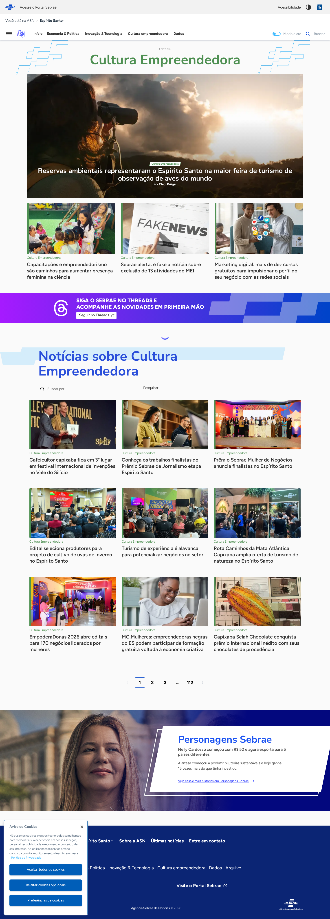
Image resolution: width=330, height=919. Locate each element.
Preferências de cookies (45, 900)
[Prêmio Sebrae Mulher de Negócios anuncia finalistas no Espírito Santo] (257, 424)
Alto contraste (308, 7)
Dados (215, 867)
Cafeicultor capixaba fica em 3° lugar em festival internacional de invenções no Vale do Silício (72, 466)
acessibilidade (289, 7)
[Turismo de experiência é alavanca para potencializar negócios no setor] (165, 513)
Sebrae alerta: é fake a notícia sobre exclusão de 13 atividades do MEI (161, 267)
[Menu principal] (9, 33)
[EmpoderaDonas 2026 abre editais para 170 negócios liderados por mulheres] (72, 601)
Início (37, 33)
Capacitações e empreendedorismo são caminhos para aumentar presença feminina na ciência (70, 270)
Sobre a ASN (132, 841)
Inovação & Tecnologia (131, 867)
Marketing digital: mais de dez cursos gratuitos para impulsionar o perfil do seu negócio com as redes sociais (256, 270)
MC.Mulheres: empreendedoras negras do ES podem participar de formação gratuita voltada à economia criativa (164, 643)
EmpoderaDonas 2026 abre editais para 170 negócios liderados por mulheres (68, 643)
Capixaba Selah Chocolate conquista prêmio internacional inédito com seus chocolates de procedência (256, 643)
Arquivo (233, 867)
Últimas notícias (167, 841)
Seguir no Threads (94, 315)
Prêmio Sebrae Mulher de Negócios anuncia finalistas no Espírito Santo (253, 463)
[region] (46, 867)
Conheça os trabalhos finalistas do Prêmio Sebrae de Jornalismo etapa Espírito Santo (161, 466)
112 (190, 682)
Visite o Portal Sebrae (198, 885)
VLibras (320, 7)
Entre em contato (207, 841)
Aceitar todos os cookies (45, 869)
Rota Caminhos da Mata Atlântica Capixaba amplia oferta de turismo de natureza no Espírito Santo (256, 554)
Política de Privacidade (26, 857)
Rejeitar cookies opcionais (46, 885)
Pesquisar (150, 388)
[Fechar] (82, 827)
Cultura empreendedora (181, 867)
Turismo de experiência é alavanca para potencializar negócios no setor (162, 551)
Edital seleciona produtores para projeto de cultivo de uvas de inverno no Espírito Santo (70, 554)
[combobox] (53, 21)
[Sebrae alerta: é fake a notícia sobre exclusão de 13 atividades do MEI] (165, 228)
